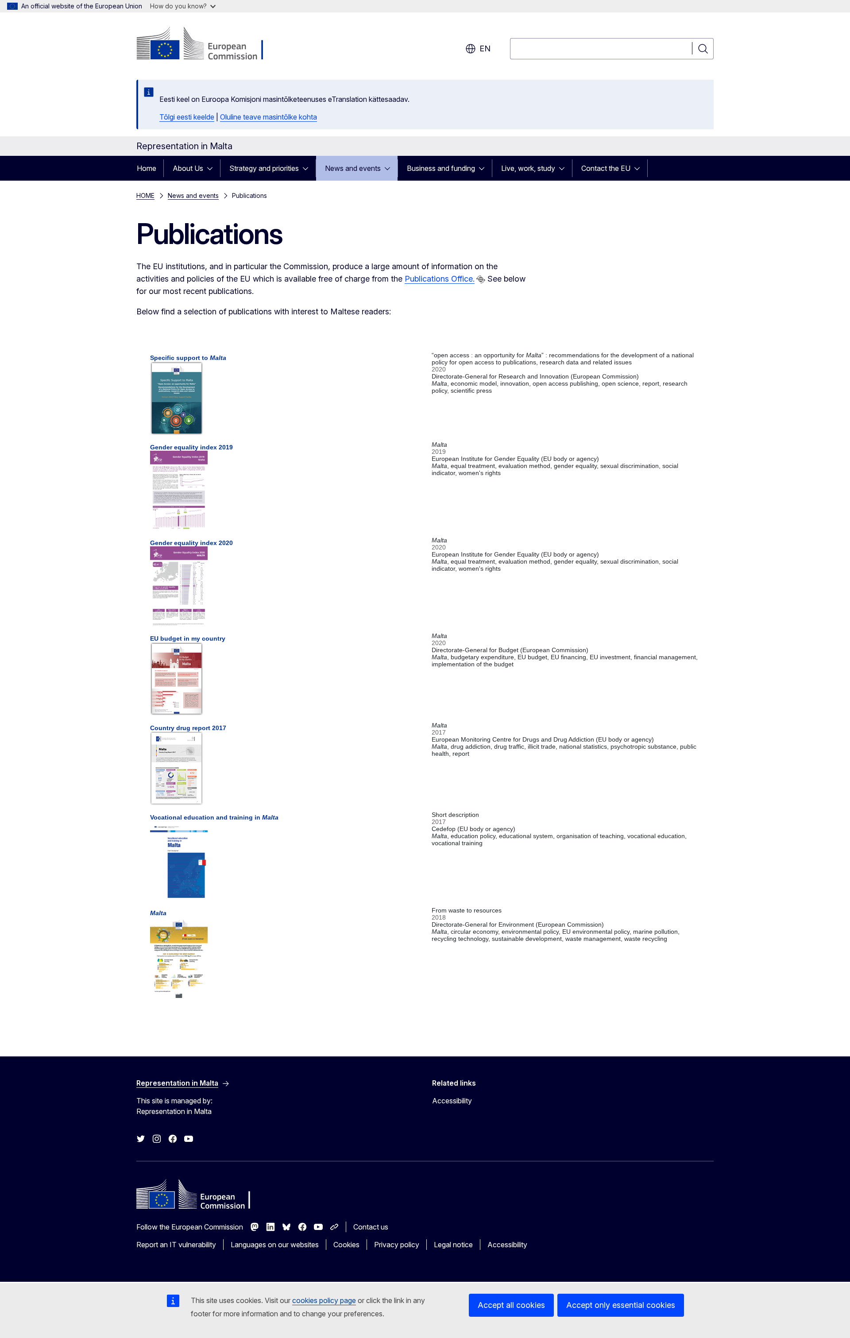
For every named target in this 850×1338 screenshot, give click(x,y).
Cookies (346, 1244)
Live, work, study (528, 168)
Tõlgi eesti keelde (186, 116)
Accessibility (452, 1100)
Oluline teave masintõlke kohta (268, 116)
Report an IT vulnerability (176, 1244)
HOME (145, 195)
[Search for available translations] (480, 279)
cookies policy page (324, 1300)
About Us (188, 168)
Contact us (370, 1226)
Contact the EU (605, 168)
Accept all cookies (511, 1305)
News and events (353, 168)
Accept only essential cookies (620, 1305)
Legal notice (453, 1244)
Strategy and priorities (264, 168)
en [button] (485, 48)
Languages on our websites (275, 1244)
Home (146, 168)
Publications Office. (440, 278)
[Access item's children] (212, 168)
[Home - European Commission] (207, 44)
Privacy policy (396, 1244)
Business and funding (441, 168)
